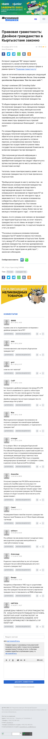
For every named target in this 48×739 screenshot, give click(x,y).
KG (35, 19)
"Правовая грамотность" (26, 69)
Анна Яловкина (7, 49)
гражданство (21, 272)
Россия (10, 272)
